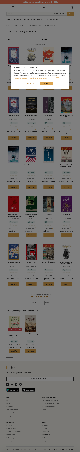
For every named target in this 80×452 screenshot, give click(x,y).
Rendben (46, 83)
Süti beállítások (32, 83)
